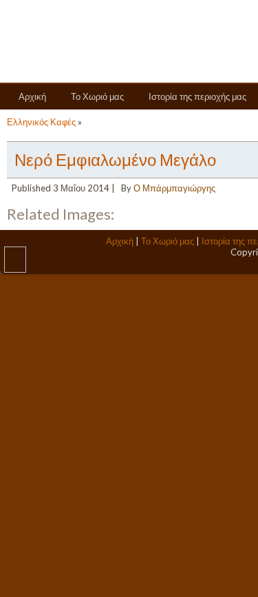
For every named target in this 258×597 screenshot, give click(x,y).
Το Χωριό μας (97, 96)
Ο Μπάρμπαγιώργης (174, 187)
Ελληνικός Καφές (41, 121)
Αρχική (32, 96)
